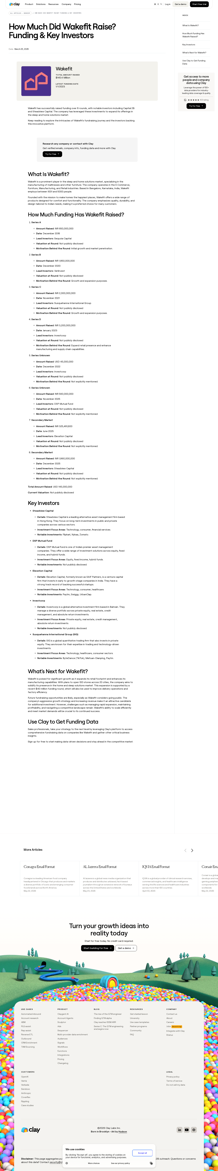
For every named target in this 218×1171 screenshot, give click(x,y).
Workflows (63, 1047)
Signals (61, 1042)
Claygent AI (63, 1014)
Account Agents (65, 1018)
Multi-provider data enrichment (73, 1034)
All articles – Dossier (20, 13)
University (134, 1018)
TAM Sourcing (28, 1047)
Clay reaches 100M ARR (105, 1022)
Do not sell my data (175, 1085)
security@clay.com (60, 1162)
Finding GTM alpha (103, 1018)
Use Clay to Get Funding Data (193, 62)
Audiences (63, 1038)
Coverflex (25, 1097)
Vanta (24, 1081)
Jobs (168, 1026)
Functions (62, 1051)
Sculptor (62, 1022)
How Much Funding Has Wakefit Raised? (193, 35)
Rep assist (26, 1030)
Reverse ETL (27, 1034)
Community (135, 1030)
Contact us (171, 1014)
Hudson (122, 1131)
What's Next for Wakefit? (194, 52)
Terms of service (174, 1081)
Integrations (63, 1055)
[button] (185, 851)
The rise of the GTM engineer (108, 1014)
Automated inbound (31, 1014)
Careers (170, 1022)
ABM (23, 1022)
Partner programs (138, 1026)
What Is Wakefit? (190, 25)
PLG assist (26, 1026)
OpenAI (24, 1076)
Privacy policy (172, 1076)
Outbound (26, 1038)
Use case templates (139, 1022)
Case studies (27, 1105)
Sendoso (25, 1089)
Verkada (25, 1085)
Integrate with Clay (175, 1031)
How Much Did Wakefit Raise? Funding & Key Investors (58, 13)
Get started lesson (139, 1014)
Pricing (61, 1059)
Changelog (63, 1063)
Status (169, 1035)
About (169, 1018)
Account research (29, 1018)
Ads (59, 1026)
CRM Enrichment (29, 1042)
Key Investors (188, 44)
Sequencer (63, 1030)
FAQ (132, 1034)
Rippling (25, 1101)
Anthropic (26, 1093)
